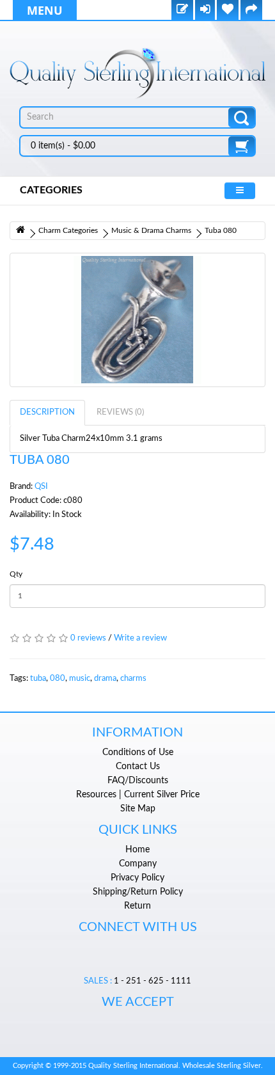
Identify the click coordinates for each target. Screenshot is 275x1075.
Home (137, 849)
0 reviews (88, 638)
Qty (16, 574)
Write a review (140, 638)
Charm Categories (68, 230)
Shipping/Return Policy (138, 892)
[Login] (205, 10)
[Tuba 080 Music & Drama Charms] (137, 320)
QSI (41, 486)
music (79, 678)
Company (138, 863)
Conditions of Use (137, 752)
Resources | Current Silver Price (138, 794)
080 (57, 678)
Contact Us (138, 766)
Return (137, 906)
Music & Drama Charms (151, 230)
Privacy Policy (137, 877)
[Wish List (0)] (227, 10)
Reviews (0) (120, 412)
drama (105, 678)
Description (47, 412)
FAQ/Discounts (137, 780)
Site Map (137, 808)
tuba (38, 678)
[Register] (182, 10)
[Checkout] (251, 10)
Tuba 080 (221, 230)
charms (133, 678)
